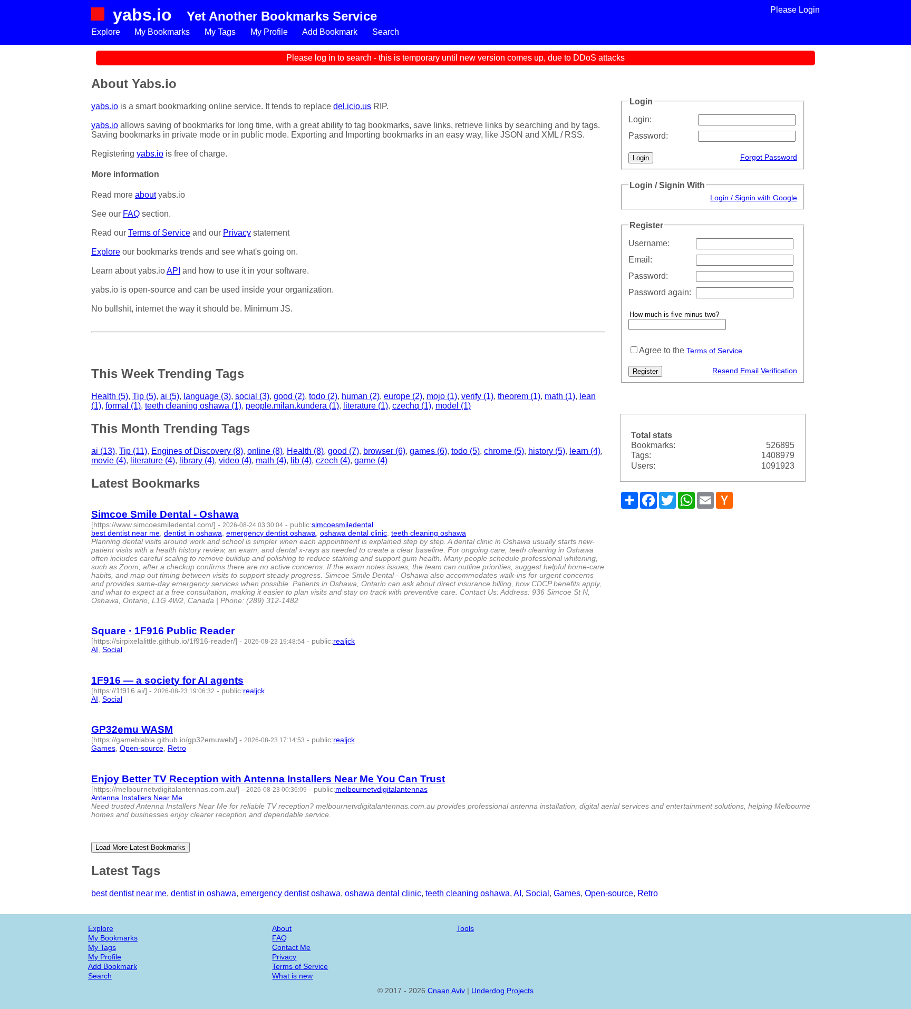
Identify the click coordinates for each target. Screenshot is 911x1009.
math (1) (560, 396)
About (282, 928)
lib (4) (301, 460)
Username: (649, 243)
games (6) (428, 451)
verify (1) (477, 396)
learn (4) (584, 451)
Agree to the (661, 350)
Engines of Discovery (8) (197, 451)
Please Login (795, 9)
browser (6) (384, 451)
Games (103, 748)
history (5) (546, 451)
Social (112, 649)
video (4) (235, 460)
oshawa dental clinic (353, 533)
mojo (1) (442, 396)
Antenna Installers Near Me (136, 797)
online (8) (265, 451)
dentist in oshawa (193, 533)
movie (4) (108, 460)
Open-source (141, 748)
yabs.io (142, 14)
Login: (640, 119)
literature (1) (365, 405)
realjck (344, 641)
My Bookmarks (162, 31)
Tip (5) (144, 396)
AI (94, 649)
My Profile (269, 31)
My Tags (220, 31)
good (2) (289, 396)
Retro (177, 748)
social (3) (252, 396)
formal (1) (123, 405)
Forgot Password (768, 157)
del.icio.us (352, 106)
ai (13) (103, 451)
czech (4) (333, 460)
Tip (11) (133, 451)
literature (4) (152, 460)
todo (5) (465, 451)
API (173, 270)
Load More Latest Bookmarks (140, 847)
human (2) (361, 396)
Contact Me (291, 947)
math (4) (271, 460)
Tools (465, 928)
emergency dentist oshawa (271, 533)
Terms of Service (714, 350)
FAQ (131, 213)
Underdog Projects (502, 990)
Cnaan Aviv (446, 990)
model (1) (453, 405)
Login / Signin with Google (753, 197)
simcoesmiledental (342, 524)
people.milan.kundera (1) (292, 405)
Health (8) (305, 451)
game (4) (370, 460)
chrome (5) (504, 451)
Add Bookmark (329, 31)
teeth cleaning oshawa (428, 533)
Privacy (237, 232)
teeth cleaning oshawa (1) (193, 405)
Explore (105, 31)
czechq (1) (411, 405)
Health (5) (109, 396)
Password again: (659, 292)
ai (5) (169, 396)
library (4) (197, 460)
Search (385, 31)
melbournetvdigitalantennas (381, 789)
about (145, 194)
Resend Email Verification (754, 370)
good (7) (343, 451)
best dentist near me (125, 533)
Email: (640, 259)
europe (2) (403, 396)
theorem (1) (519, 396)
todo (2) (323, 396)
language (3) (207, 396)
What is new (292, 976)
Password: (648, 135)
